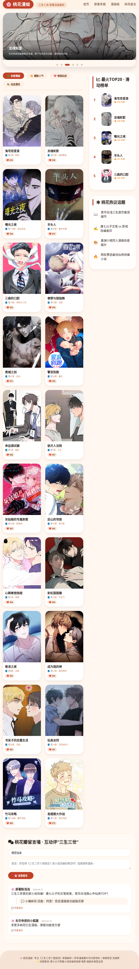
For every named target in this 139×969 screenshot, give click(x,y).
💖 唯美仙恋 (60, 76)
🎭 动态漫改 (13, 84)
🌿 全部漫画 (13, 76)
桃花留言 (130, 4)
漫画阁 (115, 4)
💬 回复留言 (17, 908)
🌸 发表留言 (21, 875)
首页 (86, 4)
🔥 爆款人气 (36, 76)
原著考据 (100, 4)
